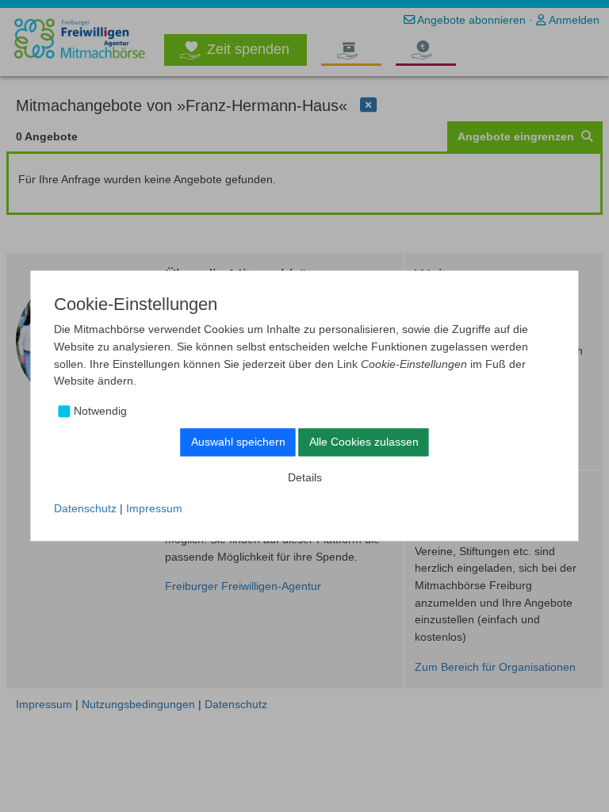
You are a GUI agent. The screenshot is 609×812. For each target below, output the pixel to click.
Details (305, 477)
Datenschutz (85, 508)
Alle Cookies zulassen (364, 441)
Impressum (154, 508)
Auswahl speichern (238, 441)
